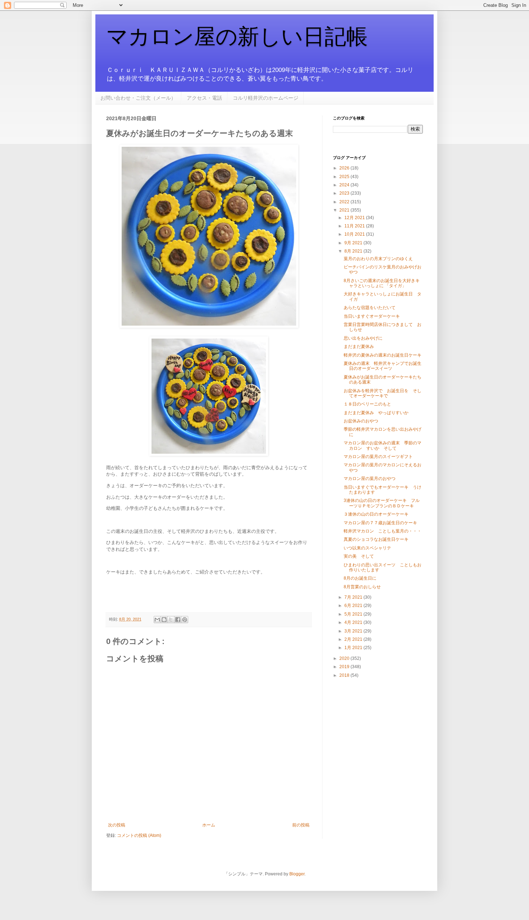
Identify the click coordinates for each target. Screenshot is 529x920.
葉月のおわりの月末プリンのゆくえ (378, 258)
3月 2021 (353, 631)
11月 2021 (355, 225)
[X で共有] (171, 619)
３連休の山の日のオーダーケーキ (376, 514)
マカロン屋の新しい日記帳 (237, 36)
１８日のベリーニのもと (367, 404)
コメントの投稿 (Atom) (139, 835)
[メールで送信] (157, 619)
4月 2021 (353, 622)
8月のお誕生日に (360, 578)
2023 (345, 193)
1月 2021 (353, 647)
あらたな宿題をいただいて (369, 307)
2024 (345, 184)
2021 (345, 210)
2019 (345, 666)
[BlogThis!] (164, 619)
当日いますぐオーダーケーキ (372, 316)
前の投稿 (300, 825)
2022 (345, 201)
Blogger (296, 873)
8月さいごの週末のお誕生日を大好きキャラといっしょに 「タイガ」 (382, 283)
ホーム (208, 825)
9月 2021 (353, 242)
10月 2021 (355, 234)
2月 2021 (353, 639)
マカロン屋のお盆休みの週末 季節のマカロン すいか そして (382, 445)
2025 (345, 176)
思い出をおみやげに (363, 338)
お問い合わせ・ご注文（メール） (138, 98)
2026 (345, 168)
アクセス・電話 (204, 98)
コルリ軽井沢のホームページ (265, 98)
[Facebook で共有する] (177, 619)
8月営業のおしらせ (362, 586)
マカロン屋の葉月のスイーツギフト (378, 456)
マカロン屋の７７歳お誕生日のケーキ (380, 522)
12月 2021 (355, 217)
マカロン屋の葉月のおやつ (369, 478)
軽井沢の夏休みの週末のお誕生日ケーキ (382, 355)
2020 (345, 658)
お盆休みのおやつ (361, 420)
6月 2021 (353, 605)
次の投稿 (116, 825)
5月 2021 (353, 614)
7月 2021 (353, 597)
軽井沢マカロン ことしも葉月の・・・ (382, 531)
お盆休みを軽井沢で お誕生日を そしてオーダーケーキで (382, 393)
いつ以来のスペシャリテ (367, 547)
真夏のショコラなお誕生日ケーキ (376, 539)
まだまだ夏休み (359, 346)
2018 (345, 675)
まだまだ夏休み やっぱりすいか (376, 412)
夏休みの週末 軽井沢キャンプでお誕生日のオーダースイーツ (382, 366)
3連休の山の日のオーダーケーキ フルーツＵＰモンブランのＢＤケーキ (382, 503)
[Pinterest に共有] (184, 619)
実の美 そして (359, 556)
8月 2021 (353, 251)
